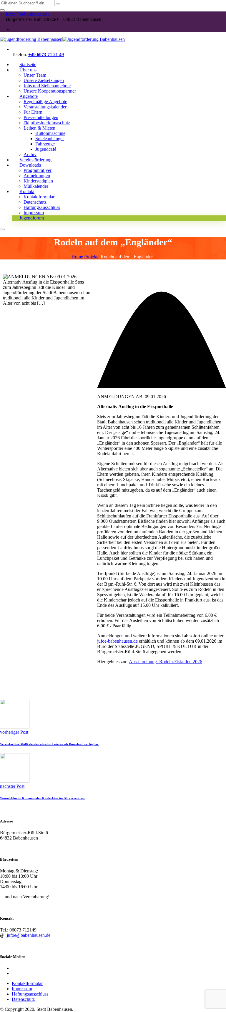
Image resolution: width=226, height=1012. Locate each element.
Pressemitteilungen (41, 117)
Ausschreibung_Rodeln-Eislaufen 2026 (165, 661)
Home (77, 256)
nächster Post (12, 786)
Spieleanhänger (49, 138)
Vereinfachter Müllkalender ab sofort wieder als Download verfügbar (49, 744)
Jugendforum (31, 217)
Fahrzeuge (45, 143)
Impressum (22, 988)
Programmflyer (37, 170)
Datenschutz (35, 202)
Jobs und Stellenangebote (47, 85)
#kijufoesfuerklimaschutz (47, 122)
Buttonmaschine (50, 133)
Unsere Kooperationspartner (50, 90)
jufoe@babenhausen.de (27, 13)
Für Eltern (33, 112)
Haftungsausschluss (42, 207)
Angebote (28, 96)
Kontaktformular (39, 196)
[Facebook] (14, 29)
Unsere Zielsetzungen (44, 80)
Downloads (30, 164)
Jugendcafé (45, 149)
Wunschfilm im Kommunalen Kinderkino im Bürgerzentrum (42, 798)
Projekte (91, 256)
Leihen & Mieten (39, 127)
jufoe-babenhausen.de (117, 641)
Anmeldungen (37, 175)
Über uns (27, 69)
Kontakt (26, 191)
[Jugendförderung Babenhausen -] (62, 39)
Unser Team (35, 75)
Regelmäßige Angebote (45, 101)
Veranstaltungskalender (45, 106)
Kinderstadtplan (38, 180)
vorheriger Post (14, 732)
